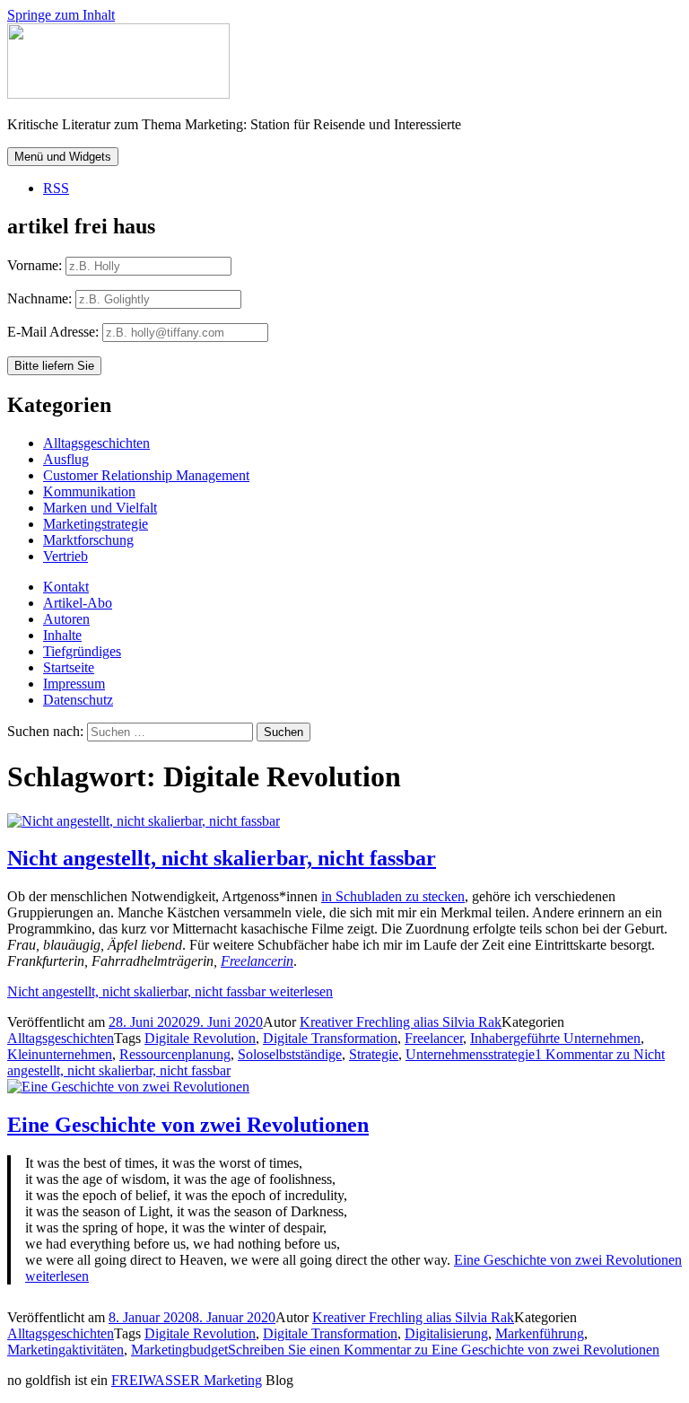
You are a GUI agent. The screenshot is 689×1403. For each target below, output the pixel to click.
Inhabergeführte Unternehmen (555, 1038)
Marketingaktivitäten (65, 1349)
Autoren (66, 619)
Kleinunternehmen (59, 1054)
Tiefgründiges (82, 651)
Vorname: (34, 265)
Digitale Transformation (330, 1038)
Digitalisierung (446, 1333)
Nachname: (39, 298)
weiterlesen (170, 991)
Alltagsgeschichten (96, 443)
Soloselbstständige (290, 1054)
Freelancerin (257, 961)
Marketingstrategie (95, 523)
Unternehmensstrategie (470, 1054)
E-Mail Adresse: (54, 331)
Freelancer (434, 1038)
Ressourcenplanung (175, 1054)
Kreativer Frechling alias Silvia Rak (400, 1022)
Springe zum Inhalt (61, 14)
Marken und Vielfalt (100, 507)
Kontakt (66, 586)
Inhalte (62, 635)
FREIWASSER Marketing (186, 1380)
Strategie (373, 1054)
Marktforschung (88, 540)
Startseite (68, 667)
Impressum (74, 683)
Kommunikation (89, 491)
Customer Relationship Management (146, 475)
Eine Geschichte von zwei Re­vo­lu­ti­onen (188, 1124)
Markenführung (539, 1333)
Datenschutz (78, 699)
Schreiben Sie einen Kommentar (443, 1349)
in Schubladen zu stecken (393, 896)
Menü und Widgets (62, 156)
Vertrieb (65, 556)
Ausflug (66, 459)
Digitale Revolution (200, 1038)
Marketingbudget (179, 1349)
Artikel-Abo (77, 602)
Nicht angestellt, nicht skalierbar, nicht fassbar (221, 858)
